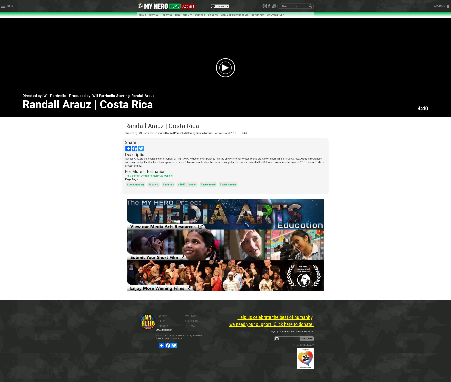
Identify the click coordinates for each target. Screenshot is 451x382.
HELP (161, 321)
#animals (168, 184)
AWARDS (213, 15)
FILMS (142, 15)
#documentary (135, 184)
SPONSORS (257, 15)
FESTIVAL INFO (171, 15)
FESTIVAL (154, 15)
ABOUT (162, 316)
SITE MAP (190, 326)
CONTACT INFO (275, 15)
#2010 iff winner (187, 184)
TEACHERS (191, 321)
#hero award (208, 184)
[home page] (156, 5)
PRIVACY (163, 326)
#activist (153, 184)
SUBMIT (187, 15)
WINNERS (200, 15)
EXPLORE (190, 316)
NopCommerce (174, 338)
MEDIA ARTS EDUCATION (235, 15)
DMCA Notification (164, 330)
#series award (228, 184)
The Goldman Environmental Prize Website (149, 175)
